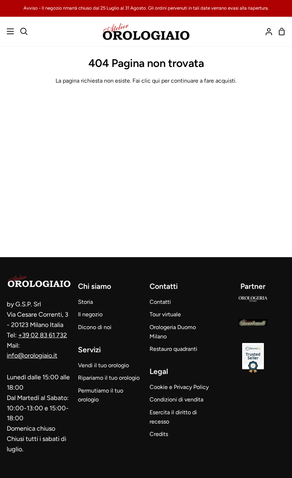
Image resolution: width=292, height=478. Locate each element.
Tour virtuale (165, 314)
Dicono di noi (94, 327)
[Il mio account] (266, 31)
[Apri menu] (7, 31)
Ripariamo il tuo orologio (109, 377)
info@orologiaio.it (32, 355)
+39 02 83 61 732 (42, 335)
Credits (159, 434)
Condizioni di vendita (176, 399)
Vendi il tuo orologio (103, 365)
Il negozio (90, 314)
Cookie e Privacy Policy (179, 387)
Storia (85, 301)
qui (156, 80)
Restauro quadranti (173, 348)
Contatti (160, 301)
